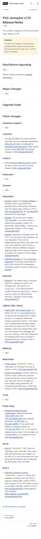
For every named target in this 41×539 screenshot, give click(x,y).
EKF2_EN (8, 144)
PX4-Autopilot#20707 (14, 489)
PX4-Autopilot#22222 (22, 168)
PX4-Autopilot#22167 (14, 211)
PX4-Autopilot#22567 (23, 152)
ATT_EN (16, 144)
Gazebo (8, 201)
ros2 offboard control (22, 163)
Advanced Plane (29, 201)
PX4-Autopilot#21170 (28, 369)
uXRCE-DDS (10, 310)
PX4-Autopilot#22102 (28, 389)
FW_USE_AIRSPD (12, 424)
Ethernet (8, 281)
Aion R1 (8, 448)
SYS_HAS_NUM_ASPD (14, 419)
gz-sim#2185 (32, 211)
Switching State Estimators (16, 147)
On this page (33, 9)
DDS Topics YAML (23, 310)
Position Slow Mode (13, 373)
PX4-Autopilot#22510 (14, 437)
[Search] (31, 4)
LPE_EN (27, 144)
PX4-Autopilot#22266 (14, 342)
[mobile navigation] (37, 3)
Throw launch (10, 364)
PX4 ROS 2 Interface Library (16, 473)
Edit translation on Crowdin (15, 507)
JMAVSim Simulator (13, 259)
